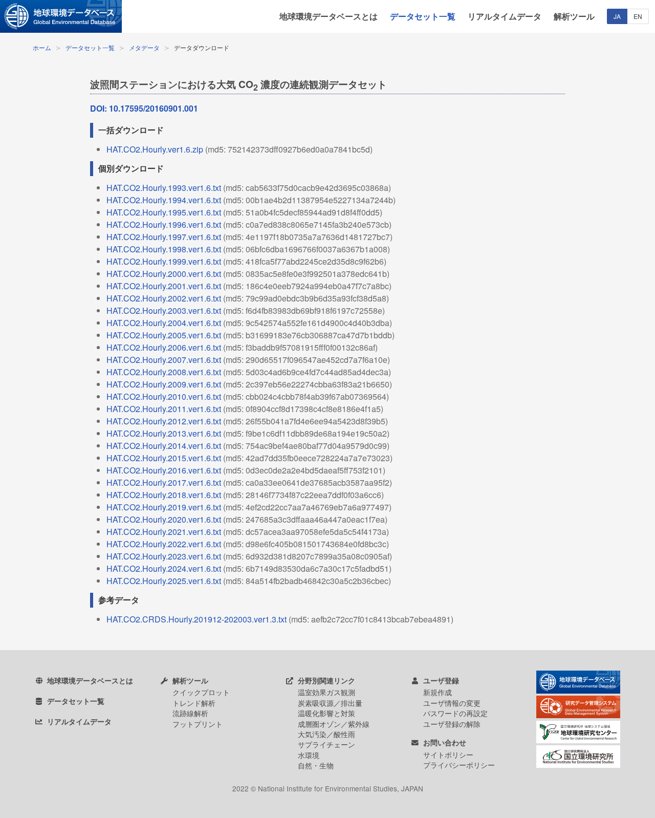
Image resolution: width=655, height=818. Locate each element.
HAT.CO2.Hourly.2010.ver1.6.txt (163, 396)
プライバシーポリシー (459, 765)
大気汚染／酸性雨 (326, 734)
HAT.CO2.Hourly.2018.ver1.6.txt (163, 495)
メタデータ (144, 47)
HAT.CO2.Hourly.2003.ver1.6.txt (163, 310)
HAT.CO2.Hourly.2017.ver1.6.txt (163, 482)
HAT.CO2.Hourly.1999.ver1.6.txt (163, 261)
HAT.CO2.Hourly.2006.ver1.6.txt (163, 347)
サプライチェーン (326, 744)
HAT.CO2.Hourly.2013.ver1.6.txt (163, 433)
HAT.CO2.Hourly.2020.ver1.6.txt (163, 519)
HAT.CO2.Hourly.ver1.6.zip (154, 149)
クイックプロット (201, 692)
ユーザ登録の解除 (452, 724)
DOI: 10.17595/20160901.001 (144, 108)
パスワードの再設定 (455, 713)
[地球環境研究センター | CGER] (578, 740)
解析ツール (574, 16)
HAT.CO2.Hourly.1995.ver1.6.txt (163, 212)
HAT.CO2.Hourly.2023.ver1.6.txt (163, 556)
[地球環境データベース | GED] (61, 16)
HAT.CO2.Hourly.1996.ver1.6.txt (163, 224)
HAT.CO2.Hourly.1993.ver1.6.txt (163, 187)
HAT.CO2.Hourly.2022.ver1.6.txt (163, 544)
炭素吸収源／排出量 (330, 703)
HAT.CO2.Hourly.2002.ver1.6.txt (163, 298)
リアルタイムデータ (504, 16)
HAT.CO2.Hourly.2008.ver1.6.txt (163, 372)
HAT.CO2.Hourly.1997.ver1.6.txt (163, 237)
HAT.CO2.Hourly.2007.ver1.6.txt (163, 359)
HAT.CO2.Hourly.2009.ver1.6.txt (163, 384)
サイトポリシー (448, 754)
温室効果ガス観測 (326, 692)
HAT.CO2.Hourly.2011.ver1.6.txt (163, 409)
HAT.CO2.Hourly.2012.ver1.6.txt (163, 421)
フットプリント (197, 724)
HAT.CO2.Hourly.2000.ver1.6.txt (163, 273)
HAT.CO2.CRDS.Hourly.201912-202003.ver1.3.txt (196, 619)
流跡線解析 (190, 713)
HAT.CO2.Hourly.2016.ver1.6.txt (163, 470)
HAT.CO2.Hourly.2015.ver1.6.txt (163, 458)
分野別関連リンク (325, 680)
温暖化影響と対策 (326, 713)
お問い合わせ (443, 742)
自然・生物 (316, 765)
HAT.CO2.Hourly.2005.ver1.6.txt (163, 335)
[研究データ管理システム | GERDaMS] (578, 715)
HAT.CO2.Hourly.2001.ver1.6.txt (163, 286)
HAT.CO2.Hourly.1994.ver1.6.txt (163, 200)
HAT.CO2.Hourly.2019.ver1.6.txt (163, 507)
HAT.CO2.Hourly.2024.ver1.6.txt (163, 568)
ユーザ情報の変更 (452, 703)
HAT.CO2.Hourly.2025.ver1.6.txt (163, 581)
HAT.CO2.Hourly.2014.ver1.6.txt (163, 445)
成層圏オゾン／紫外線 (333, 724)
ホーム (42, 47)
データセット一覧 (422, 16)
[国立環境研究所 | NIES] (578, 765)
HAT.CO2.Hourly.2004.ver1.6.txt (163, 323)
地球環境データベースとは (328, 16)
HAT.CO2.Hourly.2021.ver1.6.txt (163, 531)
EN (638, 16)
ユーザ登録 (440, 680)
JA (617, 16)
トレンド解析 (193, 703)
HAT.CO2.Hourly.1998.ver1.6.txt (163, 249)
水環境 (308, 755)
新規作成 (437, 692)
